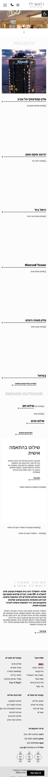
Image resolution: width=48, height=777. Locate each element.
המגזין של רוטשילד (34, 675)
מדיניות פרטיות (36, 682)
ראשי (40, 664)
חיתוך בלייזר (15, 675)
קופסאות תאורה (14, 671)
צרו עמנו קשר (35, 773)
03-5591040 (33, 743)
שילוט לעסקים (15, 701)
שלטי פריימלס (37, 705)
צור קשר (39, 686)
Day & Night (15, 682)
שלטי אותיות (15, 667)
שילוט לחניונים (14, 716)
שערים (40, 712)
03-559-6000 (31, 739)
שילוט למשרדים (14, 705)
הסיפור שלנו (37, 667)
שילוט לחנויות (15, 712)
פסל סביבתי (38, 708)
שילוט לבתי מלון (14, 720)
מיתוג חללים (37, 701)
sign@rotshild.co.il (28, 747)
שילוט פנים (16, 664)
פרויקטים (39, 671)
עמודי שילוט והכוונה (12, 679)
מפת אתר (39, 679)
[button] (45, 13)
